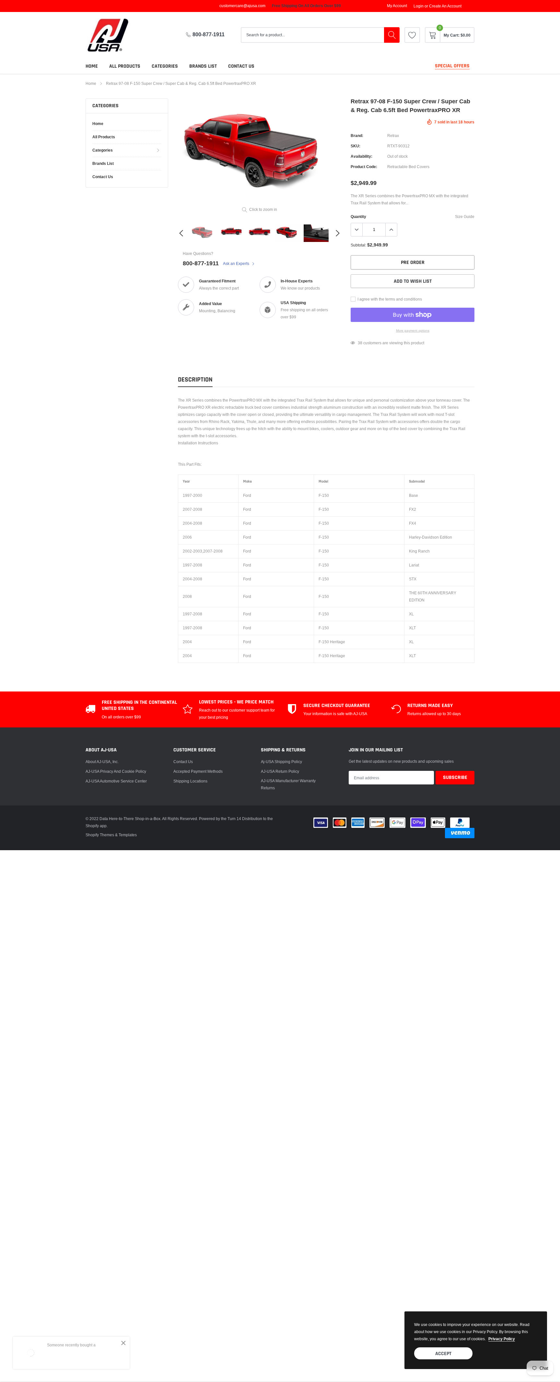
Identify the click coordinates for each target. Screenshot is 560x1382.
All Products (124, 66)
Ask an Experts (236, 263)
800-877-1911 (208, 34)
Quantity (358, 216)
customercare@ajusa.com (242, 6)
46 (360, 342)
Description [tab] (195, 380)
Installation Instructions (198, 442)
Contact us (241, 66)
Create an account (445, 6)
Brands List (203, 66)
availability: (361, 156)
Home (92, 66)
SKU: (355, 145)
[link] (412, 35)
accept (443, 1353)
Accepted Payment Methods (198, 771)
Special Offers (452, 66)
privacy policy (501, 1338)
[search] (392, 35)
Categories (165, 66)
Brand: (357, 135)
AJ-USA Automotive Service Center (116, 781)
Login (419, 6)
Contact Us (183, 761)
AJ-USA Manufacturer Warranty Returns (288, 784)
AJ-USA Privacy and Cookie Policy (116, 771)
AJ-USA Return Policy (280, 771)
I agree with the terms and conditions (389, 299)
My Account (397, 6)
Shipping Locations (190, 781)
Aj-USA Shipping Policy (281, 761)
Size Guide (464, 216)
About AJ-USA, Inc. (102, 761)
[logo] (113, 35)
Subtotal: (358, 245)
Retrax (393, 135)
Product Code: (364, 166)
